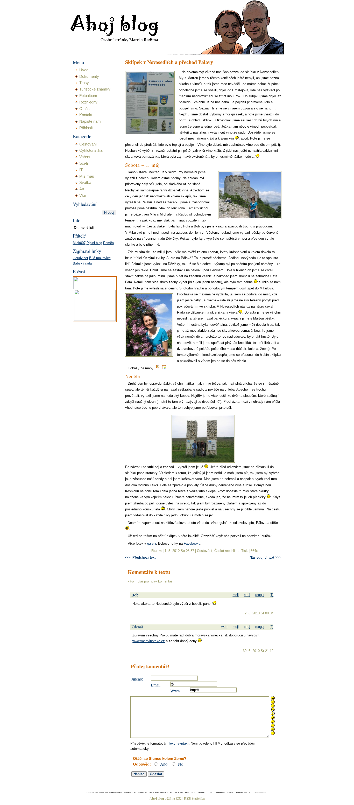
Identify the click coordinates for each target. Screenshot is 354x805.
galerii (151, 543)
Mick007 (79, 243)
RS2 (179, 798)
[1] (271, 595)
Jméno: (137, 679)
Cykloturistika (90, 150)
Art (81, 189)
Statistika (198, 798)
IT (81, 170)
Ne (180, 764)
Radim (156, 551)
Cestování (204, 551)
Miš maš (86, 176)
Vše (82, 195)
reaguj (259, 595)
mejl (235, 595)
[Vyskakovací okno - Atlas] (158, 368)
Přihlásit (86, 128)
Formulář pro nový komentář (151, 581)
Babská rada (82, 263)
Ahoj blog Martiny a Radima (107, 13)
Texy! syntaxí (178, 743)
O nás (84, 109)
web (224, 627)
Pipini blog (94, 243)
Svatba (85, 183)
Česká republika (226, 551)
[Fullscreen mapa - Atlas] (164, 368)
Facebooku (192, 543)
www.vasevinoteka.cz (148, 641)
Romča (108, 243)
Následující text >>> (265, 557)
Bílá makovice (100, 258)
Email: (156, 685)
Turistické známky (94, 89)
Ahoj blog (157, 798)
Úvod (83, 70)
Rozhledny (88, 102)
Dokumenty (89, 76)
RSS (187, 798)
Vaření (84, 157)
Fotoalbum (88, 96)
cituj (247, 595)
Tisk (244, 551)
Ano (163, 764)
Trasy (84, 83)
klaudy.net (80, 258)
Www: (175, 690)
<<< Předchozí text (140, 557)
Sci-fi (83, 163)
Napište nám (90, 121)
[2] (271, 627)
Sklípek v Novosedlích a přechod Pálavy (169, 62)
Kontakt (85, 115)
